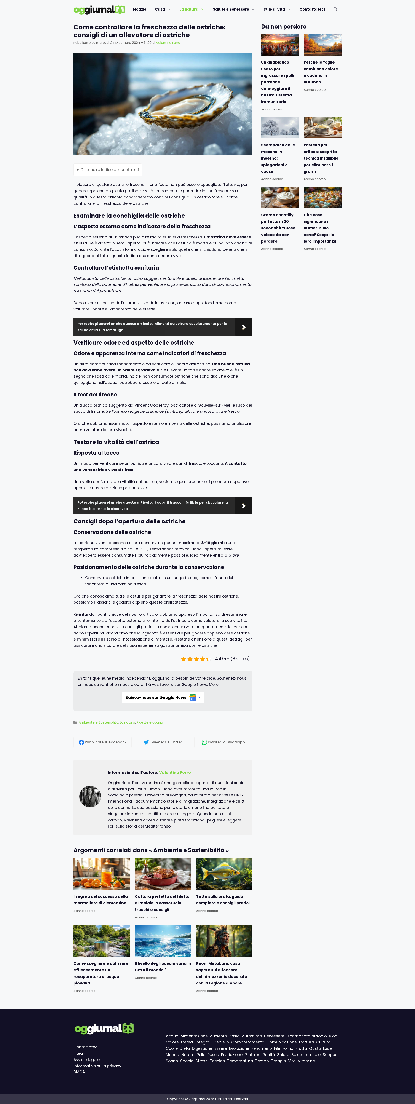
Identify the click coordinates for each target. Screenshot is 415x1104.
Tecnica (217, 1061)
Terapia (278, 1061)
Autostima (252, 1036)
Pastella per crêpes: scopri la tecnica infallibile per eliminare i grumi (321, 158)
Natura (188, 1054)
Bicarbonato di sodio (306, 1036)
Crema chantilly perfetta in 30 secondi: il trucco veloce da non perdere (278, 228)
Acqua (172, 1036)
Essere (220, 1048)
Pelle (201, 1054)
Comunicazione (282, 1042)
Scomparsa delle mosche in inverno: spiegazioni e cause (278, 158)
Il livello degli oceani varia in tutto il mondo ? (163, 967)
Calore (172, 1042)
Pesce (213, 1054)
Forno (287, 1048)
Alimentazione (194, 1036)
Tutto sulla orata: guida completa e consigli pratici (223, 900)
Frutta (301, 1048)
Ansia (234, 1036)
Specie (186, 1061)
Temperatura (240, 1061)
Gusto (315, 1048)
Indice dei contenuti (110, 169)
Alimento (218, 1036)
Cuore (172, 1048)
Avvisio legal (85, 1059)
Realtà (269, 1054)
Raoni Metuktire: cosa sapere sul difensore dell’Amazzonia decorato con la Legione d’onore (221, 973)
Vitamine (306, 1061)
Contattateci (312, 9)
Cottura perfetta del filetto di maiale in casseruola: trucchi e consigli (162, 903)
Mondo (172, 1054)
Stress (201, 1061)
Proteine (252, 1054)
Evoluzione (239, 1048)
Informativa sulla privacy (97, 1066)
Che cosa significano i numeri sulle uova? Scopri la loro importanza (320, 228)
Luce (327, 1048)
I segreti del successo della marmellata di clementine (100, 900)
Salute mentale (306, 1054)
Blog (333, 1036)
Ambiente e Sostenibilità (98, 722)
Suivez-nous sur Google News (156, 697)
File (277, 1048)
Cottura (306, 1042)
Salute (283, 1054)
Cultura (323, 1042)
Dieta (185, 1048)
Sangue (330, 1054)
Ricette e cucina (150, 722)
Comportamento (247, 1042)
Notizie (139, 9)
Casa (160, 9)
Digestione (202, 1048)
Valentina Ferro (175, 772)
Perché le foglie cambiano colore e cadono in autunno (321, 72)
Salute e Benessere (231, 9)
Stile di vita (274, 9)
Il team (80, 1053)
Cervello (221, 1042)
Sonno (172, 1061)
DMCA (79, 1072)
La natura (189, 9)
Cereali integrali (196, 1042)
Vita (292, 1061)
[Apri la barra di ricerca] (335, 9)
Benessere (274, 1036)
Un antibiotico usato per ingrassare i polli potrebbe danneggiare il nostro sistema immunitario (277, 82)
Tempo (262, 1061)
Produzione (232, 1054)
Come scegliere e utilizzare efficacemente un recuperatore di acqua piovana (101, 973)
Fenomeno (261, 1048)
